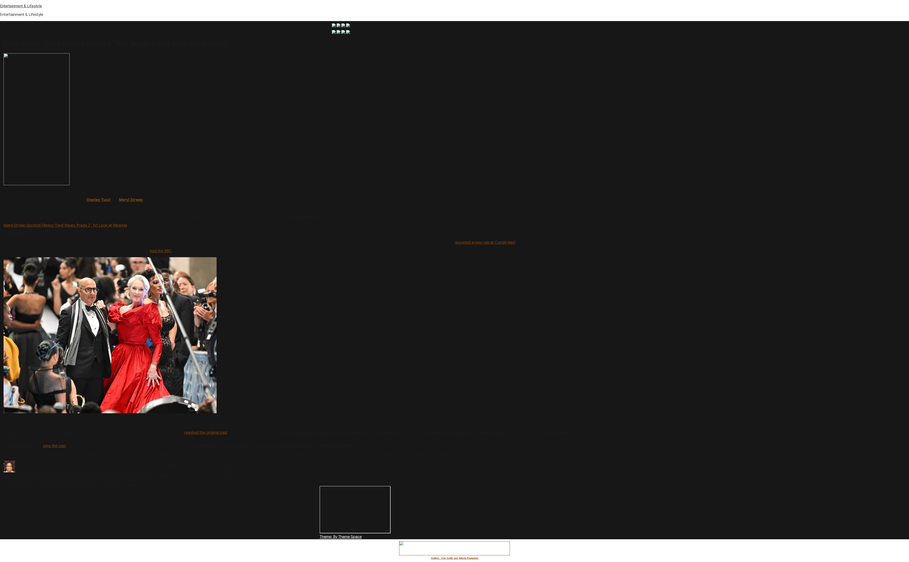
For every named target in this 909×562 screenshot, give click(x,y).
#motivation (665, 466)
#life (537, 466)
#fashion (315, 466)
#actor (116, 466)
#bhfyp (185, 466)
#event (284, 466)
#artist (139, 466)
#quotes (167, 474)
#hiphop (436, 466)
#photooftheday (117, 474)
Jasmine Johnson (31, 466)
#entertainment (262, 466)
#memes (628, 466)
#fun (359, 466)
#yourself (277, 474)
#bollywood (204, 466)
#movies (11, 474)
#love (574, 466)
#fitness (332, 466)
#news (55, 474)
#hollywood (456, 466)
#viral (262, 474)
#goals (384, 466)
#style (199, 474)
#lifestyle (550, 466)
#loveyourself (592, 466)
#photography (88, 474)
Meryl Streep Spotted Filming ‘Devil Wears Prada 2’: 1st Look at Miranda (65, 225)
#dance (240, 466)
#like (564, 466)
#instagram (521, 466)
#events (299, 466)
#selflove (184, 474)
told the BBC (161, 251)
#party (68, 474)
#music (26, 474)
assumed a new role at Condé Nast (485, 242)
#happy (420, 466)
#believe (170, 466)
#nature (41, 474)
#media (612, 466)
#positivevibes (146, 474)
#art (128, 466)
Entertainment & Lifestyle (21, 6)
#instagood (500, 466)
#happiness (402, 466)
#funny (371, 466)
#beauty (154, 466)
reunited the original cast (205, 432)
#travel (231, 474)
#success (215, 474)
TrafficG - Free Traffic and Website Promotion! (454, 558)
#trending (247, 474)
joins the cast (54, 446)
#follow (346, 466)
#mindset (645, 466)
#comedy (224, 466)
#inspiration (478, 466)
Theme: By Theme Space (341, 537)
